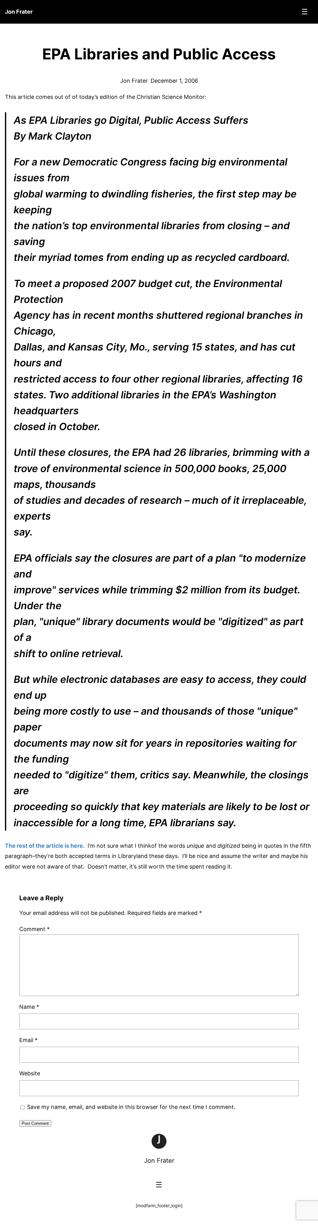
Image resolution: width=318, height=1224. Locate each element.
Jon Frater (159, 1160)
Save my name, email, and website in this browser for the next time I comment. (131, 1107)
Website (29, 1073)
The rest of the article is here (44, 845)
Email (28, 1040)
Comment (34, 929)
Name (29, 1007)
